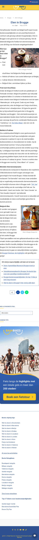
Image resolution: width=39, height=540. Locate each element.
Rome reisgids (7, 477)
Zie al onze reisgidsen (9, 493)
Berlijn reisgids (7, 485)
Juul (16, 25)
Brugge (9, 17)
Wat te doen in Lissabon (10, 434)
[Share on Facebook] (18, 292)
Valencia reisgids (8, 469)
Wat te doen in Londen (9, 437)
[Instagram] (17, 530)
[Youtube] (20, 530)
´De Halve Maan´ (17, 123)
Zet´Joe (34, 184)
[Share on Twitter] (22, 292)
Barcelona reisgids (8, 474)
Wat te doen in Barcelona (10, 425)
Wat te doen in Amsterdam (11, 423)
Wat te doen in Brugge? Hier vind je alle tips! (19, 283)
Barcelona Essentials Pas (10, 506)
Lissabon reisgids (8, 482)
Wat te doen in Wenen (9, 448)
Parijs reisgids (7, 480)
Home (1, 17)
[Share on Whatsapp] (26, 292)
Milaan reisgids (7, 466)
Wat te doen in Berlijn (9, 428)
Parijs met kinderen (8, 442)
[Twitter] (15, 530)
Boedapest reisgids (8, 463)
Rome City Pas (7, 509)
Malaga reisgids (7, 488)
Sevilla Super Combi (8, 504)
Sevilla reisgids (7, 471)
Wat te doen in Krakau (9, 431)
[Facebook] (12, 530)
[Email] (23, 530)
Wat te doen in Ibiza (8, 439)
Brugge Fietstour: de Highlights (13, 253)
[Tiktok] (26, 530)
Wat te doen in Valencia (10, 445)
